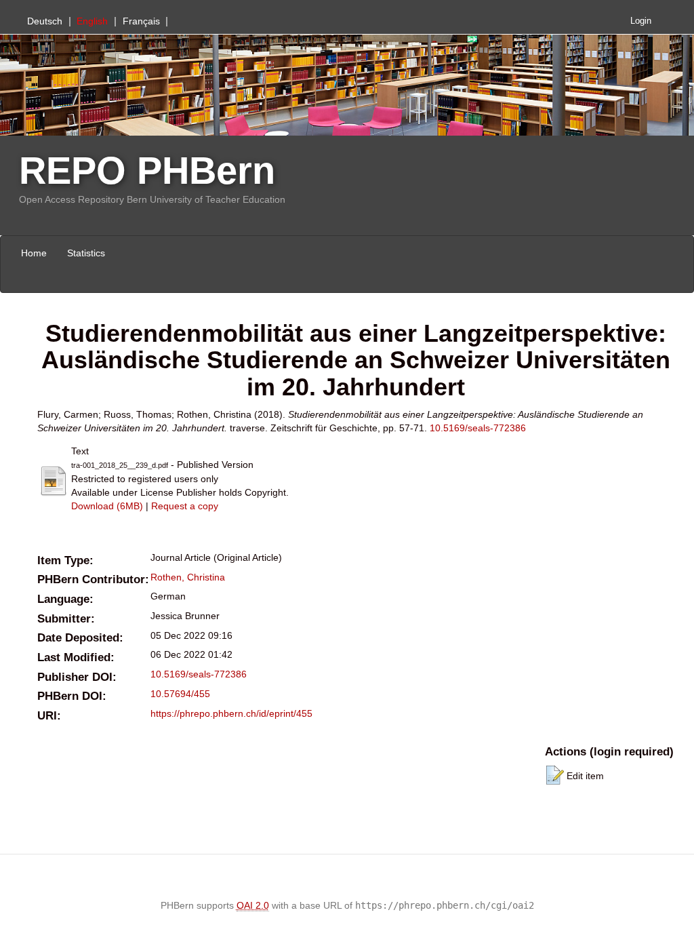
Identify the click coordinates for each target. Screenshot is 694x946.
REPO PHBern (147, 170)
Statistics (86, 253)
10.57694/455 (180, 693)
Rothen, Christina (187, 577)
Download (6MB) (107, 505)
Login (640, 21)
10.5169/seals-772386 (478, 427)
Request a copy (184, 505)
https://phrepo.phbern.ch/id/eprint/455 (231, 713)
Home (34, 253)
